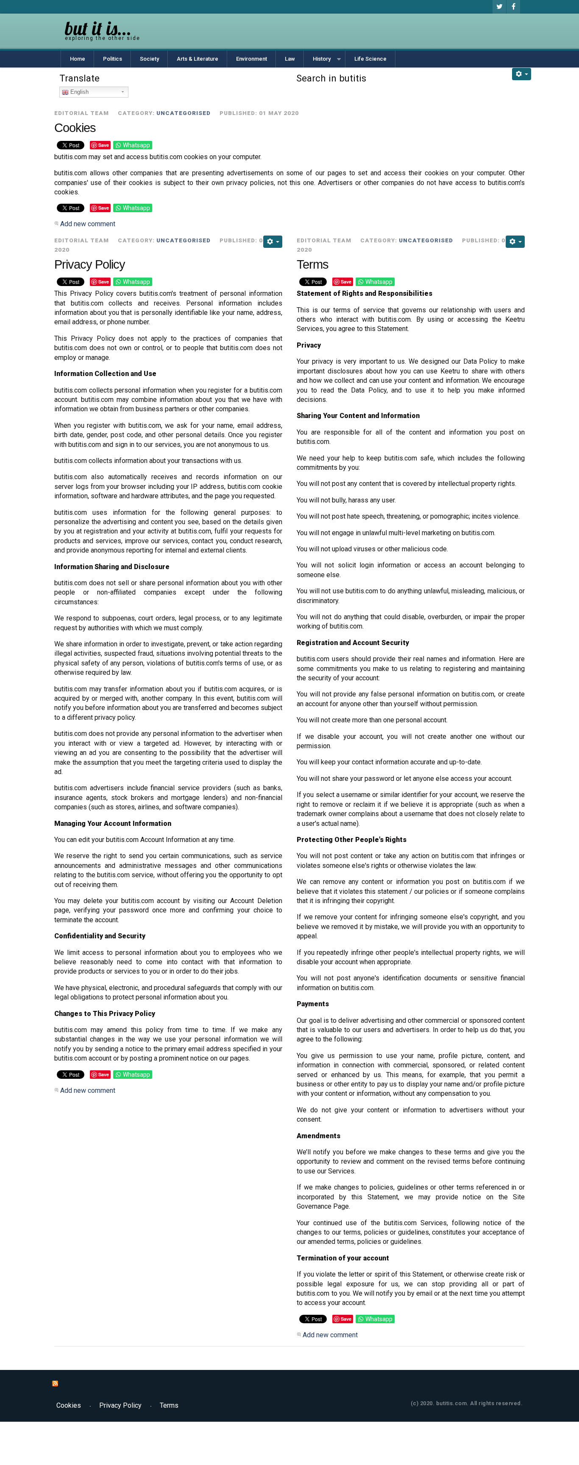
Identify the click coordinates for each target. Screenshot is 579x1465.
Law (290, 59)
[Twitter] (499, 7)
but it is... (98, 28)
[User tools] (521, 74)
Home (77, 59)
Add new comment (87, 224)
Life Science (370, 59)
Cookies (75, 128)
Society (149, 59)
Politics (112, 59)
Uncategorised (183, 112)
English (79, 92)
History (322, 59)
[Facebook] (513, 7)
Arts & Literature (197, 59)
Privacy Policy (89, 264)
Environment (251, 59)
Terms (312, 264)
